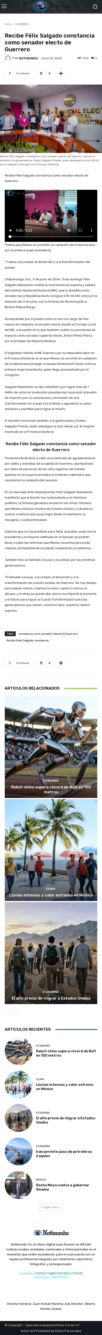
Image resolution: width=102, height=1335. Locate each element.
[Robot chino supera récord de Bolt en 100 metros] (51, 747)
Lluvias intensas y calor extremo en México (51, 895)
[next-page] (15, 1013)
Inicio (8, 24)
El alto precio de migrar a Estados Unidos (51, 998)
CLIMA (50, 888)
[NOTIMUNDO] (8, 58)
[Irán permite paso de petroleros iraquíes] (18, 1151)
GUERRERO (22, 24)
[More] (61, 73)
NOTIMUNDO (28, 58)
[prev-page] (8, 1013)
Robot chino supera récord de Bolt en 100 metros (51, 789)
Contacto (26, 1273)
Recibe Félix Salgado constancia (28, 640)
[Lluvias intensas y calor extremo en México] (51, 850)
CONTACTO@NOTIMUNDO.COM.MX (58, 1273)
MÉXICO (41, 1179)
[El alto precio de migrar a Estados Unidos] (51, 953)
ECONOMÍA (50, 780)
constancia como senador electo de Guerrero (48, 633)
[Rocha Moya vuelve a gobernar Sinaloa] (18, 1185)
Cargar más (49, 1207)
